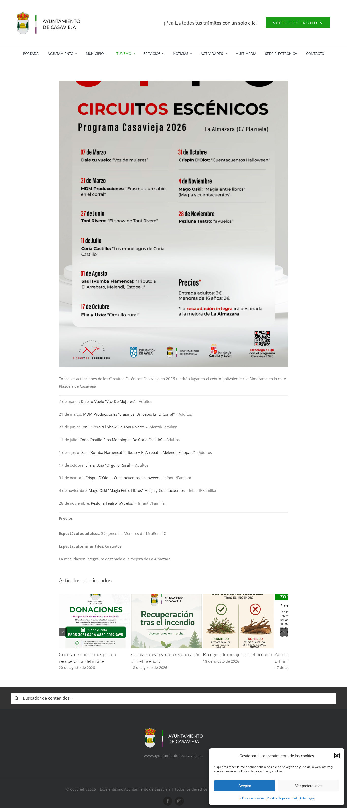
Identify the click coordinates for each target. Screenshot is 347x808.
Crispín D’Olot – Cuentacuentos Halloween (122, 477)
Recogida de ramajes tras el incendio (247, 658)
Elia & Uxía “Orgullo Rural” (108, 465)
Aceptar (244, 786)
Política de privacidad (282, 798)
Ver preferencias (308, 786)
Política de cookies (251, 798)
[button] (336, 755)
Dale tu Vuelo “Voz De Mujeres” (108, 401)
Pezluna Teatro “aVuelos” (112, 503)
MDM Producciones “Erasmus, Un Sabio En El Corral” (128, 414)
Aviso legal (307, 798)
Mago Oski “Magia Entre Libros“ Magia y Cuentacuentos (137, 490)
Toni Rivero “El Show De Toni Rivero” (113, 426)
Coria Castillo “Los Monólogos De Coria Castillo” (121, 439)
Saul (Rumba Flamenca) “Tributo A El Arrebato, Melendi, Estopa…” (138, 452)
